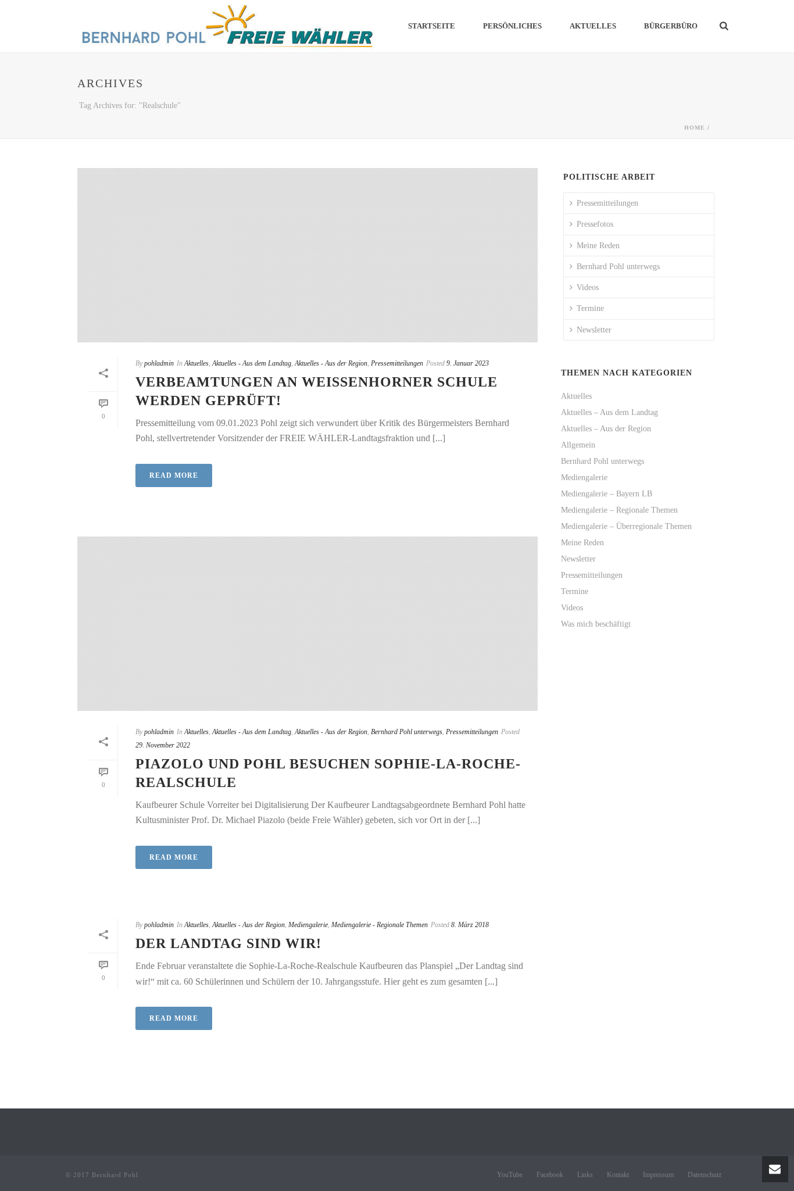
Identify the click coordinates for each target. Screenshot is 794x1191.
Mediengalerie (308, 925)
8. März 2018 (470, 925)
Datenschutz (704, 1175)
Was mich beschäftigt (596, 624)
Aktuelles (593, 26)
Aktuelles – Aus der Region (606, 428)
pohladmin (159, 363)
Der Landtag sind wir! (228, 943)
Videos (588, 287)
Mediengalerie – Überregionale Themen (626, 526)
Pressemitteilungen (397, 363)
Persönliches (512, 26)
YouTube (510, 1175)
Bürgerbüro (671, 26)
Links (585, 1175)
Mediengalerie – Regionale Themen (619, 510)
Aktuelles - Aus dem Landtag (251, 363)
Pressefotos (595, 224)
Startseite (431, 26)
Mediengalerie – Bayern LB (606, 493)
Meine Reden (598, 245)
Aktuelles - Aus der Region (331, 363)
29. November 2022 (162, 745)
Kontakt (618, 1175)
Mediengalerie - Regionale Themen (379, 925)
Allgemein (578, 445)
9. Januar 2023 (467, 363)
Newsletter (594, 330)
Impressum (658, 1175)
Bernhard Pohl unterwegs (406, 732)
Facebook (550, 1175)
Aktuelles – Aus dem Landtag (609, 412)
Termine (590, 308)
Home (694, 127)
